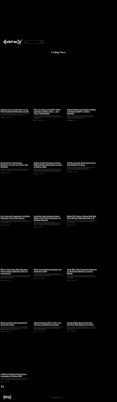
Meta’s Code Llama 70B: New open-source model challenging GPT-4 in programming (14, 271)
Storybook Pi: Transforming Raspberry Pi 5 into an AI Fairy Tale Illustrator (14, 165)
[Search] (41, 41)
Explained (35, 278)
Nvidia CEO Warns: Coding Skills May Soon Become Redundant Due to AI (81, 217)
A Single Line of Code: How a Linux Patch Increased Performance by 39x (15, 110)
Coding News (3, 117)
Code (68, 331)
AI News (60, 57)
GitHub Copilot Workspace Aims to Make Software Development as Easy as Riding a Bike (48, 165)
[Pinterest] (112, 397)
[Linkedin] (109, 397)
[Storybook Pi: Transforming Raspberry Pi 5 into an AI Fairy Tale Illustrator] (15, 142)
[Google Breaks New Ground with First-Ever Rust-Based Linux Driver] (82, 302)
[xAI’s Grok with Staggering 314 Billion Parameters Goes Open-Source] (15, 196)
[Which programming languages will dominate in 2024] (49, 249)
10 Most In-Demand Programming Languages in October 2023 (13, 375)
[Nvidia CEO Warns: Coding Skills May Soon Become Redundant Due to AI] (82, 196)
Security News (59, 61)
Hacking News (59, 59)
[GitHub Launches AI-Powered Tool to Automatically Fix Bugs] (82, 142)
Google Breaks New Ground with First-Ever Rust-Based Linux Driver (80, 324)
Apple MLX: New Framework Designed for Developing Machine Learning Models (82, 271)
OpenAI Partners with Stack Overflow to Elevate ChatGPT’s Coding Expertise (81, 111)
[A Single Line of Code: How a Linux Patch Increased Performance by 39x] (15, 89)
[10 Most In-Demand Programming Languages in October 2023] (15, 353)
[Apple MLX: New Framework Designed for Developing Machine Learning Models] (82, 249)
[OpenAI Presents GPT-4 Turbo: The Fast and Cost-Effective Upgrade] (49, 302)
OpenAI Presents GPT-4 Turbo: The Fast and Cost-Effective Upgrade (47, 324)
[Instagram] (106, 397)
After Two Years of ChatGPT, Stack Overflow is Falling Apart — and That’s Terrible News (47, 111)
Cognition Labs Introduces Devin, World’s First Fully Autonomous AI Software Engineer (47, 218)
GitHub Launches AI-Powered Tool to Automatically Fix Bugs (81, 164)
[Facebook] (103, 397)
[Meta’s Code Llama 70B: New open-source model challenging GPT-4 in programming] (15, 249)
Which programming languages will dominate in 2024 (47, 270)
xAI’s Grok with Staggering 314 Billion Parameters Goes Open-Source (15, 217)
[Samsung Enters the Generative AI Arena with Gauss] (15, 302)
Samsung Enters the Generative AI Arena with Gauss (14, 324)
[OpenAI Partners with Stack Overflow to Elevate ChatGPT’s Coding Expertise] (82, 89)
